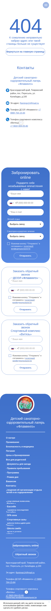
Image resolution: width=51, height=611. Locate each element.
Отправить (25, 255)
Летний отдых (13, 219)
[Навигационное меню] (45, 5)
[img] (25, 404)
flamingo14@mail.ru (29, 103)
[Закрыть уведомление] (49, 602)
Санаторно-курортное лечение (21, 231)
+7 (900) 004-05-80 (19, 126)
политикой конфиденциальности (22, 247)
